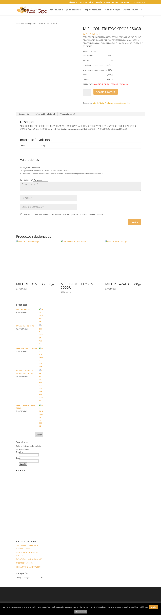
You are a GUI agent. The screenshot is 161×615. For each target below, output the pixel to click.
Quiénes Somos (111, 2)
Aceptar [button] (153, 607)
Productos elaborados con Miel (117, 103)
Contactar (124, 2)
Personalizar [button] (81, 611)
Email (18, 458)
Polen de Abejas (112, 10)
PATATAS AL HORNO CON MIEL (29, 559)
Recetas (83, 2)
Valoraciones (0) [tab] (67, 114)
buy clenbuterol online (73, 129)
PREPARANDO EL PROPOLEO (28, 567)
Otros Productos (131, 10)
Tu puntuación (26, 180)
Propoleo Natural (92, 10)
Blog (91, 2)
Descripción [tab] (24, 114)
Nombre (19, 452)
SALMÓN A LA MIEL (24, 563)
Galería (98, 2)
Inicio (18, 23)
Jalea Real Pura (73, 10)
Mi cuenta (73, 2)
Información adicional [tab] (45, 114)
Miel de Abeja (56, 10)
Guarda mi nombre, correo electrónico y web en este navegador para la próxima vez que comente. (63, 214)
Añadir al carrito (105, 91)
